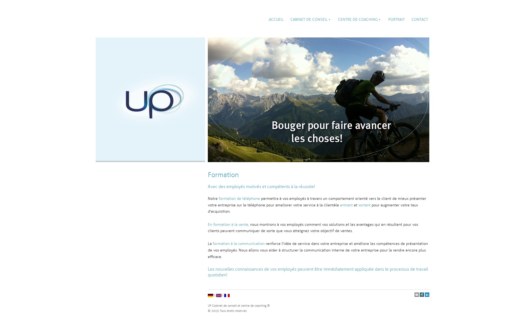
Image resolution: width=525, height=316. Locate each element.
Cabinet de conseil (309, 19)
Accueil (276, 19)
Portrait (396, 19)
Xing (422, 295)
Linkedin (427, 295)
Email (417, 295)
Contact (420, 19)
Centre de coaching (358, 19)
